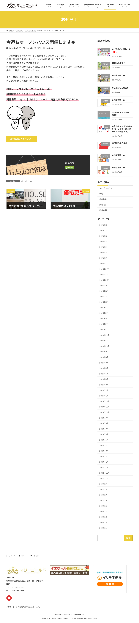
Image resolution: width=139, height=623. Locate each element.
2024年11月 (104, 340)
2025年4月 (104, 313)
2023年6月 (104, 434)
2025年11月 (104, 274)
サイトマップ (35, 556)
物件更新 (103, 210)
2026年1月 (104, 263)
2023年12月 (104, 401)
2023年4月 (104, 445)
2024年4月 (104, 379)
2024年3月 (104, 385)
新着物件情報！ (118, 63)
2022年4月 (104, 511)
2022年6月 (104, 500)
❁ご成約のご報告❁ (120, 88)
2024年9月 (104, 351)
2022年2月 (104, 522)
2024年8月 (104, 357)
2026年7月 (104, 230)
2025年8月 (104, 291)
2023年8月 (104, 423)
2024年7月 (104, 362)
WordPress (55, 618)
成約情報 (103, 199)
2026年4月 (104, 247)
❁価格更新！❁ (118, 75)
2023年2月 (104, 456)
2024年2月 (104, 390)
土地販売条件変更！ (120, 143)
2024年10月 (104, 346)
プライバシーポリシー (17, 556)
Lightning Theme (69, 618)
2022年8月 (104, 489)
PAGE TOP (133, 601)
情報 (101, 194)
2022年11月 (104, 473)
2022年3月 (104, 517)
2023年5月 (104, 440)
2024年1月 (104, 396)
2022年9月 (104, 484)
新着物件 (103, 205)
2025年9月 (104, 285)
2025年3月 (104, 318)
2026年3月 (104, 252)
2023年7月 (104, 429)
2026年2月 (104, 258)
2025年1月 (104, 329)
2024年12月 (104, 335)
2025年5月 (104, 307)
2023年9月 (104, 418)
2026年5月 (104, 241)
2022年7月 (104, 495)
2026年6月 (104, 236)
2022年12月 (104, 467)
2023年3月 (104, 451)
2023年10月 (104, 412)
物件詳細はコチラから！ (21, 139)
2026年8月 (104, 225)
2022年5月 (104, 506)
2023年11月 (104, 407)
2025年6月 (104, 302)
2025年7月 (104, 296)
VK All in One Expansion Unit (87, 618)
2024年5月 (104, 374)
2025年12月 (104, 269)
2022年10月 (104, 478)
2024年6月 (104, 368)
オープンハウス (27, 181)
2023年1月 (104, 462)
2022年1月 (104, 528)
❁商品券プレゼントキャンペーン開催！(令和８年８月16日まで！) (122, 129)
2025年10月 (104, 280)
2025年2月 (104, 324)
